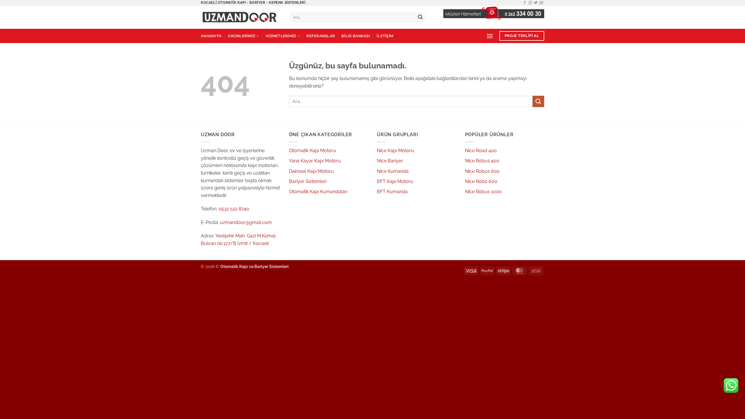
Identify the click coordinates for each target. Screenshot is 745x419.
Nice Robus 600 (482, 171)
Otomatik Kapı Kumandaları (318, 191)
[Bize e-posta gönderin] (541, 3)
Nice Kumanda (393, 171)
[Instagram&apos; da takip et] (530, 3)
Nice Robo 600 (481, 181)
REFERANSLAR (320, 36)
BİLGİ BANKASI (355, 36)
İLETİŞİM (385, 36)
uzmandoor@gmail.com (246, 222)
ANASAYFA (211, 36)
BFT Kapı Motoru (395, 181)
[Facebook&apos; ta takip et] (524, 3)
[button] (489, 36)
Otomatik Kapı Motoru (312, 150)
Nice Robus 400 (482, 161)
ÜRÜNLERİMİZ (241, 36)
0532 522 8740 (234, 209)
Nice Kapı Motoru (395, 150)
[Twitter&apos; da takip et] (536, 3)
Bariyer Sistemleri (308, 181)
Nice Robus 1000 (483, 191)
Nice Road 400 (481, 150)
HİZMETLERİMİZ (281, 36)
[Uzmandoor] (241, 17)
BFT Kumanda (392, 191)
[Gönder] (420, 17)
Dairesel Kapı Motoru (311, 171)
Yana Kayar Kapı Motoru (315, 161)
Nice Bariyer (390, 161)
